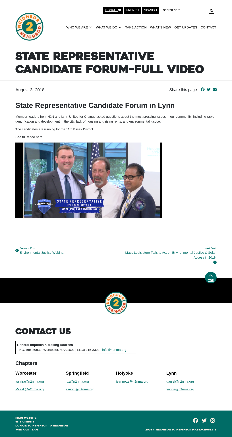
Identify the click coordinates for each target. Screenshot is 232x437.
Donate (111, 10)
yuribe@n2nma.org (180, 389)
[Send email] (215, 89)
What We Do (106, 27)
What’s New (160, 27)
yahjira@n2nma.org (29, 381)
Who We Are (77, 27)
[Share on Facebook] (203, 89)
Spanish (150, 10)
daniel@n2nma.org (180, 381)
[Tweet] (209, 89)
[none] (78, 27)
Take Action (136, 27)
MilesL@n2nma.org (29, 389)
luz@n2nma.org (77, 381)
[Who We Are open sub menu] (90, 27)
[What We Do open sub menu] (120, 27)
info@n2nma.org (114, 350)
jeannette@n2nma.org (132, 381)
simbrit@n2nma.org (80, 389)
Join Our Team (26, 429)
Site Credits (24, 421)
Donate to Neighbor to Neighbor (41, 425)
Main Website (26, 417)
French (132, 10)
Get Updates (185, 27)
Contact (208, 27)
